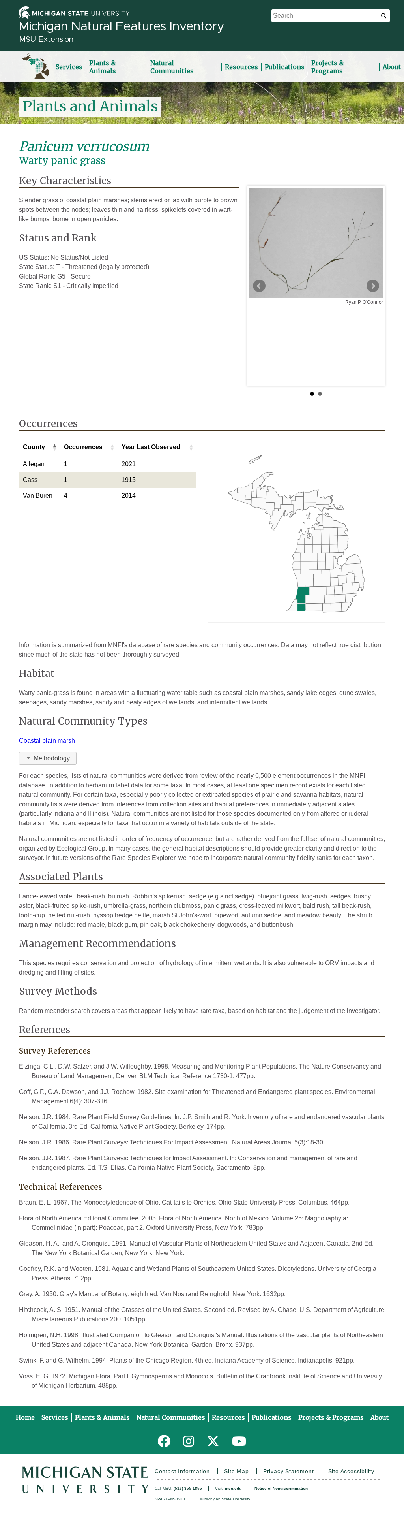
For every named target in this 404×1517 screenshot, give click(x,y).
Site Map (236, 1471)
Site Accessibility (351, 1471)
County (34, 447)
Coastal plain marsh (47, 740)
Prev (259, 286)
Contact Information (182, 1471)
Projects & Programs (327, 67)
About (392, 67)
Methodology (52, 758)
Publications (285, 67)
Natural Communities (172, 67)
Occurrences (83, 447)
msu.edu (233, 1488)
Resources (241, 67)
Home (25, 1417)
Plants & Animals (102, 67)
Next (373, 286)
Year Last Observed (151, 447)
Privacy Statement (288, 1471)
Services (69, 67)
